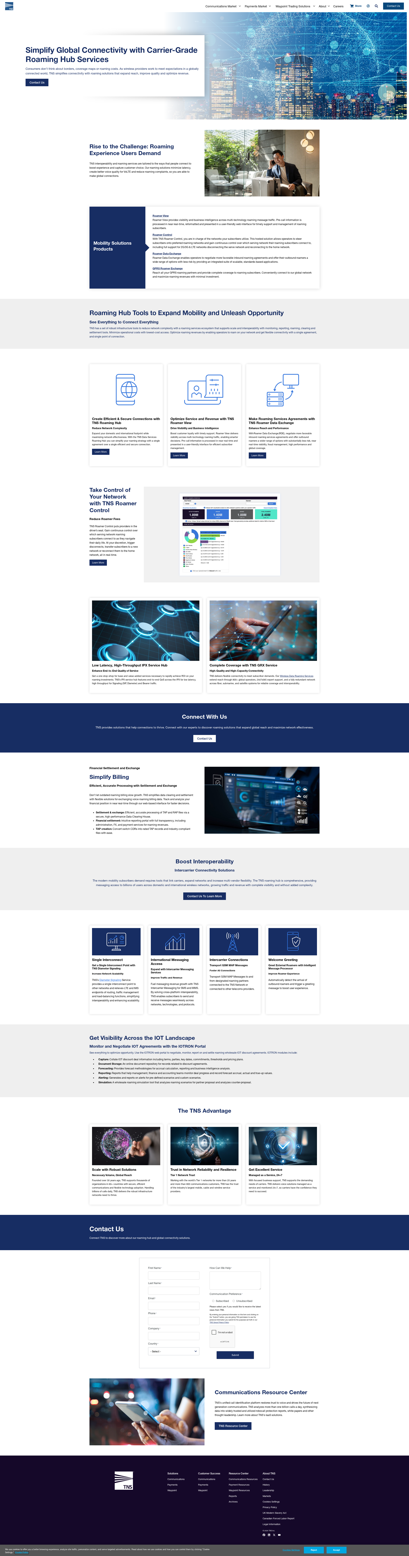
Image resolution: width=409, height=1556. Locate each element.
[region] (204, 1550)
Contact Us (393, 6)
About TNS (269, 1473)
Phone (151, 1313)
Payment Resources (239, 1484)
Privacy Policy (270, 1507)
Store (358, 6)
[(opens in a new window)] (265, 1535)
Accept (336, 1550)
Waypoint (172, 1490)
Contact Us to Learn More (204, 896)
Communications (176, 1479)
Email (151, 1298)
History (266, 1484)
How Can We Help (220, 1267)
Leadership (268, 1490)
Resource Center (239, 1473)
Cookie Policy (21, 1552)
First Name (154, 1267)
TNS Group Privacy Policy (219, 1322)
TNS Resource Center (233, 1426)
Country (152, 1343)
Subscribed (222, 1301)
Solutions (172, 1473)
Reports (233, 1496)
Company (153, 1328)
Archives (233, 1501)
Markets (267, 1496)
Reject (314, 1550)
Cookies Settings (271, 1501)
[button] (221, 6)
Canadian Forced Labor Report (278, 1518)
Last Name (154, 1283)
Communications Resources (243, 1479)
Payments (172, 1484)
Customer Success (209, 1473)
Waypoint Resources (239, 1490)
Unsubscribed (244, 1301)
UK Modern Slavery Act (274, 1512)
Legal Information (271, 1524)
